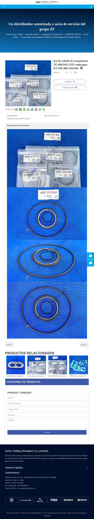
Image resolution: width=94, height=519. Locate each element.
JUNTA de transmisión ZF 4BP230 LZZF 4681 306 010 (78, 376)
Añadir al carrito (68, 87)
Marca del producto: (50, 116)
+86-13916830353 (23, 485)
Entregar (47, 432)
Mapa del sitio (72, 513)
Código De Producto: (14, 119)
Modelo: (9, 116)
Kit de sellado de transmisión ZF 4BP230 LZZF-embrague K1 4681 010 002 (57, 376)
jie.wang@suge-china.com (26, 488)
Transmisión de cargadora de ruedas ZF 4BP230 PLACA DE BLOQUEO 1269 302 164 (15, 376)
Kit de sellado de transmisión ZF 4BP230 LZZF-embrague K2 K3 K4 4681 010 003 (36, 376)
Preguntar (68, 82)
